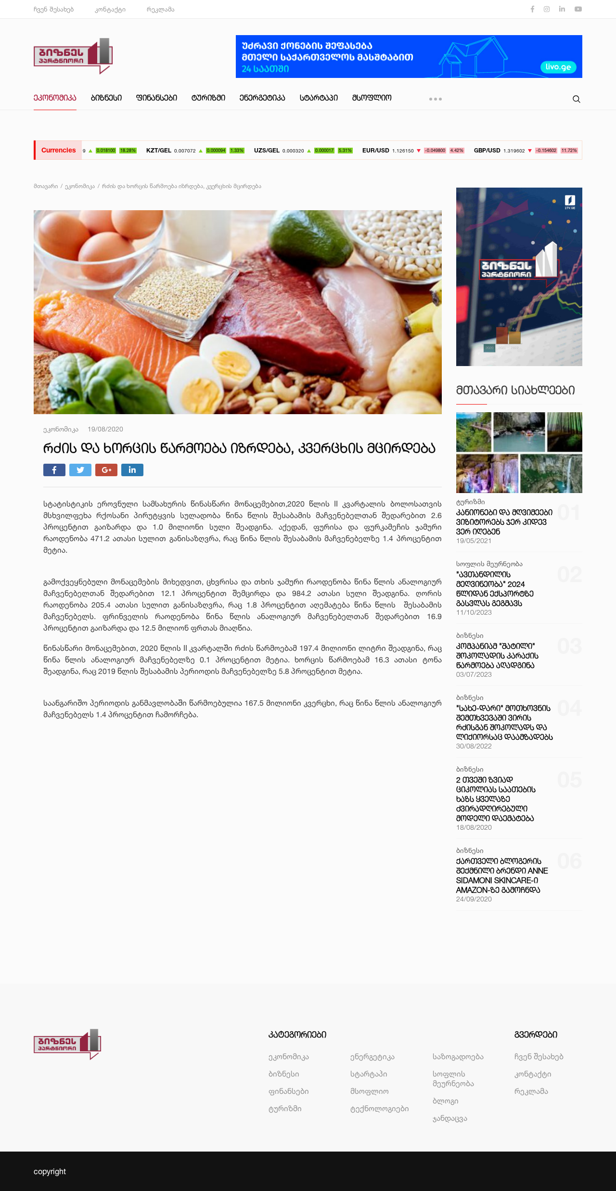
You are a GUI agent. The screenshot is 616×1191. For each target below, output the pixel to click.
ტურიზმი (208, 97)
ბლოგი (446, 1100)
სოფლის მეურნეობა (453, 1078)
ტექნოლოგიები (379, 1108)
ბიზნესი (106, 97)
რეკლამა (161, 9)
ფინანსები (156, 97)
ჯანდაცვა (450, 1118)
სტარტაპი (319, 97)
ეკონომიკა (55, 97)
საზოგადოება (458, 1056)
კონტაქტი (110, 9)
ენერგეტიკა (262, 97)
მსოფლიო (372, 97)
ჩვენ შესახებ (54, 9)
